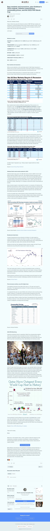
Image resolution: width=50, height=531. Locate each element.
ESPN (15, 426)
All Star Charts (14, 279)
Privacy (25, 524)
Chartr (12, 426)
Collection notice (32, 524)
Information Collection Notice (24, 504)
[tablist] (11, 474)
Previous (11, 466)
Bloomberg (19, 426)
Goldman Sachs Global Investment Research (26, 230)
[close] (34, 488)
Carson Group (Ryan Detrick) (17, 166)
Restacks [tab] (13, 473)
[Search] (36, 2)
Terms (28, 524)
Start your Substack (22, 526)
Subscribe (42, 2)
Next (40, 466)
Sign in (47, 2)
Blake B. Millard (14, 491)
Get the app (30, 526)
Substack (20, 528)
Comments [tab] (9, 473)
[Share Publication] (38, 2)
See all (9, 509)
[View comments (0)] (12, 19)
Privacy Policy (32, 504)
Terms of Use (30, 503)
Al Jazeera (24, 426)
